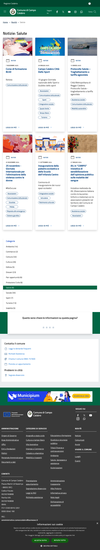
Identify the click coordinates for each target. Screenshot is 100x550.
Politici (4, 453)
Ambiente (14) (12, 246)
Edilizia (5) (10, 267)
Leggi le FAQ (31, 492)
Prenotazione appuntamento (32, 482)
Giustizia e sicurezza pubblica (58, 441)
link (73, 535)
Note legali (54, 497)
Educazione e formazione (60, 435)
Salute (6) (10, 287)
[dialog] (50, 535)
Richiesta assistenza (34, 497)
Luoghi (78, 456)
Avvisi (77, 444)
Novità (14, 22)
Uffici (3, 444)
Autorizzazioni (56, 467)
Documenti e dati (8, 462)
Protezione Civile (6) (14, 282)
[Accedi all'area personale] (89, 3)
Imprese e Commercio (35, 448)
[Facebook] (56, 11)
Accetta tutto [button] (40, 540)
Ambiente (54, 455)
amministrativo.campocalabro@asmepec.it (19, 520)
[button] (50, 546)
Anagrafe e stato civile (35, 435)
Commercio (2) (12, 251)
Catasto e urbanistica (35, 453)
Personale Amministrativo (12, 457)
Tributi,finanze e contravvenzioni (57, 449)
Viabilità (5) (10, 308)
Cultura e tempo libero (35, 440)
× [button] (97, 523)
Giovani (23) (11, 272)
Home (5, 22)
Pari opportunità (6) (14, 277)
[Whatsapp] (80, 11)
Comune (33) (11, 256)
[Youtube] (68, 11)
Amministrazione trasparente (57, 482)
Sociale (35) (10, 292)
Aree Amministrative (10, 440)
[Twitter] (62, 11)
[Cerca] (94, 11)
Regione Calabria (11, 3)
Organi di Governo (8, 435)
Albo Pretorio (55, 488)
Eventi (77, 460)
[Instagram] (74, 11)
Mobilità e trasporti (34, 457)
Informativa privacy (58, 492)
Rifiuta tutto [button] (60, 540)
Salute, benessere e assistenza (58, 461)
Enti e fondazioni (8, 448)
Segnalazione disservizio (36, 488)
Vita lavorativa (32, 444)
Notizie (13, 60)
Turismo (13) (11, 303)
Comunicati (79, 440)
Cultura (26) (11, 261)
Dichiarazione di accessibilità (57, 503)
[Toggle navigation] (4, 11)
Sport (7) (9, 297)
